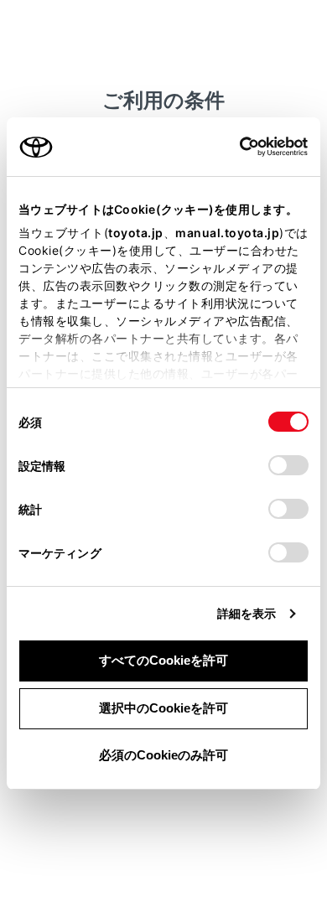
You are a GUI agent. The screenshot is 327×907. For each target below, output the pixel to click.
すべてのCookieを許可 (163, 660)
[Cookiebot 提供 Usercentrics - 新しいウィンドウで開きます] (234, 147)
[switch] (288, 465)
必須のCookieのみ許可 (163, 755)
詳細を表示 (247, 613)
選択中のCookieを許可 (163, 708)
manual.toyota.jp (227, 232)
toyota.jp (136, 232)
